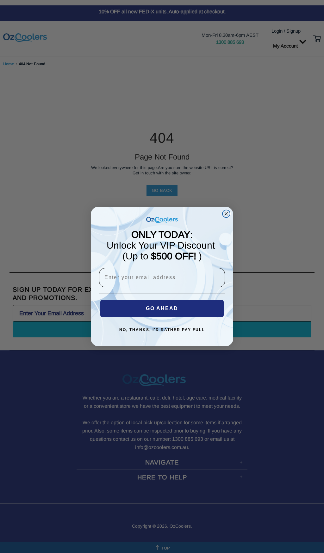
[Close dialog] (226, 214)
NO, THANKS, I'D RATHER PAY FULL (162, 330)
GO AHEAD (162, 308)
